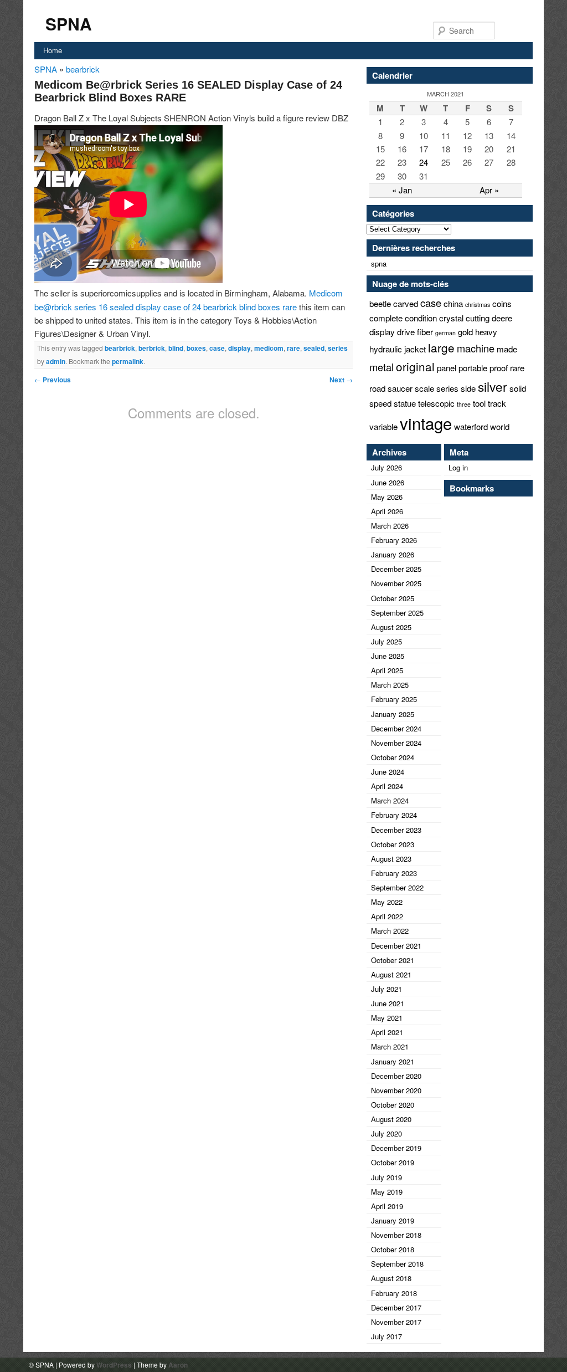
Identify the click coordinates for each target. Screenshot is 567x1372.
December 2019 (396, 1148)
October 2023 (392, 844)
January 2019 (392, 1220)
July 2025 (386, 641)
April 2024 (387, 786)
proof (498, 367)
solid (517, 388)
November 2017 (396, 1322)
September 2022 (397, 887)
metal (381, 367)
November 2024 (396, 743)
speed (380, 403)
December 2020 (396, 1076)
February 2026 (394, 540)
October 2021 (392, 960)
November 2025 (396, 583)
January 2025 (392, 714)
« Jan (402, 190)
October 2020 (392, 1104)
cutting (477, 318)
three (464, 404)
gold (465, 331)
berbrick (151, 348)
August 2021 (391, 974)
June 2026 (387, 482)
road (377, 388)
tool (479, 403)
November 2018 (396, 1235)
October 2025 (392, 598)
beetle (380, 303)
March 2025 (390, 684)
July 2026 (386, 467)
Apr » (489, 190)
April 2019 (387, 1206)
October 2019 (392, 1162)
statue (405, 403)
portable (472, 367)
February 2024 (394, 815)
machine (475, 348)
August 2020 (391, 1119)
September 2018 (397, 1263)
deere (502, 318)
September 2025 (397, 612)
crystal (451, 318)
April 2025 (387, 670)
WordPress (114, 1365)
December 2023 (396, 830)
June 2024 (387, 771)
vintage (426, 422)
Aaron (178, 1365)
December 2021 (396, 945)
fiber (425, 331)
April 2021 (387, 1032)
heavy (486, 331)
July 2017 (386, 1336)
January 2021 (392, 1061)
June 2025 (387, 656)
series (338, 348)
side (468, 388)
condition (421, 318)
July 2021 (386, 989)
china (453, 303)
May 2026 (387, 497)
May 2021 (387, 1017)
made (507, 349)
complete (386, 318)
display (239, 348)
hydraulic (385, 349)
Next (341, 380)
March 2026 (390, 525)
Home (52, 50)
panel (446, 367)
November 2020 (396, 1090)
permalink (127, 361)
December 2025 (396, 569)
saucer (400, 388)
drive (406, 331)
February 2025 (394, 699)
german (445, 333)
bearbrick (83, 69)
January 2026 (392, 554)
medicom (269, 348)
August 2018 (391, 1278)
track (497, 403)
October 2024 (392, 757)
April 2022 (387, 916)
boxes (196, 348)
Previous (52, 380)
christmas (477, 304)
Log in (458, 467)
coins (502, 303)
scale (424, 388)
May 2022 (387, 902)
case (217, 348)
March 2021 (390, 1046)
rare (293, 348)
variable (383, 426)
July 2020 (386, 1133)
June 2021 (387, 1003)
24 (423, 162)
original (415, 366)
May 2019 (387, 1191)
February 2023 (394, 873)
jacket (415, 349)
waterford (471, 426)
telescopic (436, 403)
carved (405, 303)
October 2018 (392, 1249)
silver (492, 386)
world (499, 426)
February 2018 (394, 1293)
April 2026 (387, 511)
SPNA (68, 23)
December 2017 (396, 1307)
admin (55, 361)
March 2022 (390, 930)
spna (378, 263)
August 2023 (391, 858)
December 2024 (396, 728)
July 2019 (386, 1177)
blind (175, 348)
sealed (313, 348)
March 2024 (390, 800)
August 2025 (391, 627)
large (441, 347)
